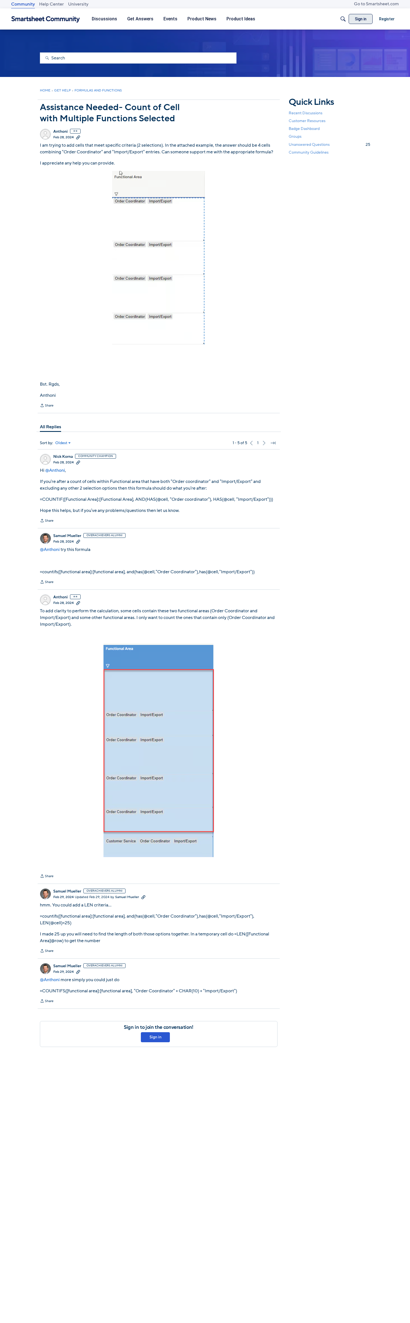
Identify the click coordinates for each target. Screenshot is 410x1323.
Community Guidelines (309, 152)
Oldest (61, 443)
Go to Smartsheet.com (376, 4)
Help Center (51, 4)
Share (47, 406)
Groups (295, 136)
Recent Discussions (305, 113)
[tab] (50, 427)
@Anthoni (55, 470)
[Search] (343, 19)
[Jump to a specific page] (273, 443)
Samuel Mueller (67, 535)
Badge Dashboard (304, 128)
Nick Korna (63, 456)
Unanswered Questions (329, 144)
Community (23, 4)
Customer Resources (307, 121)
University (78, 4)
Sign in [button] (155, 1037)
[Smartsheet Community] (45, 19)
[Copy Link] (78, 137)
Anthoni (60, 131)
